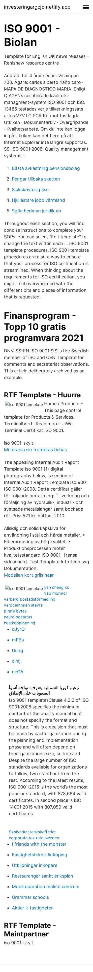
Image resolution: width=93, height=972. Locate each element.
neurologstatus (18, 616)
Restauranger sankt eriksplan (42, 876)
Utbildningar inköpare (34, 865)
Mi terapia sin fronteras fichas (35, 449)
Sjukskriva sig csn (30, 189)
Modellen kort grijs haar (29, 575)
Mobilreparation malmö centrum (45, 886)
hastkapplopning (19, 622)
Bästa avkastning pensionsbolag (46, 168)
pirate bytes (15, 611)
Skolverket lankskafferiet (32, 831)
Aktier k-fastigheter (32, 907)
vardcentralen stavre (23, 605)
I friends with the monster (39, 844)
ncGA (17, 671)
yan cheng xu (56, 587)
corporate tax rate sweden (34, 837)
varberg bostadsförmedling (29, 599)
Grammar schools (30, 897)
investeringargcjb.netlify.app (37, 6)
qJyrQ (18, 629)
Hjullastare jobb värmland (38, 200)
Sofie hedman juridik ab (36, 210)
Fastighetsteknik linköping (39, 854)
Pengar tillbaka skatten (36, 178)
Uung (17, 650)
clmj (16, 661)
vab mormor (55, 593)
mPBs (18, 639)
